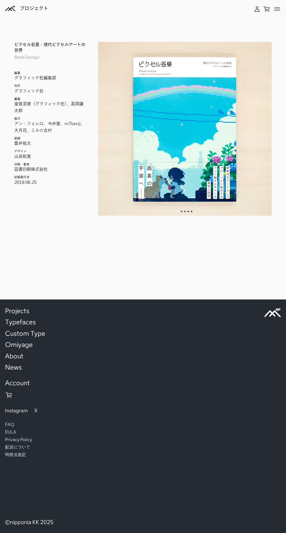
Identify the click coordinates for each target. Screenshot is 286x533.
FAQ (10, 424)
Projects (17, 311)
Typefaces (20, 322)
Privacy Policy (18, 439)
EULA (10, 432)
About (14, 356)
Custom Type (25, 333)
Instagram (16, 410)
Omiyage (19, 345)
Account (17, 383)
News (13, 367)
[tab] (178, 211)
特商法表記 (15, 455)
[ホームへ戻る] (10, 10)
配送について (17, 447)
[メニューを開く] (277, 10)
